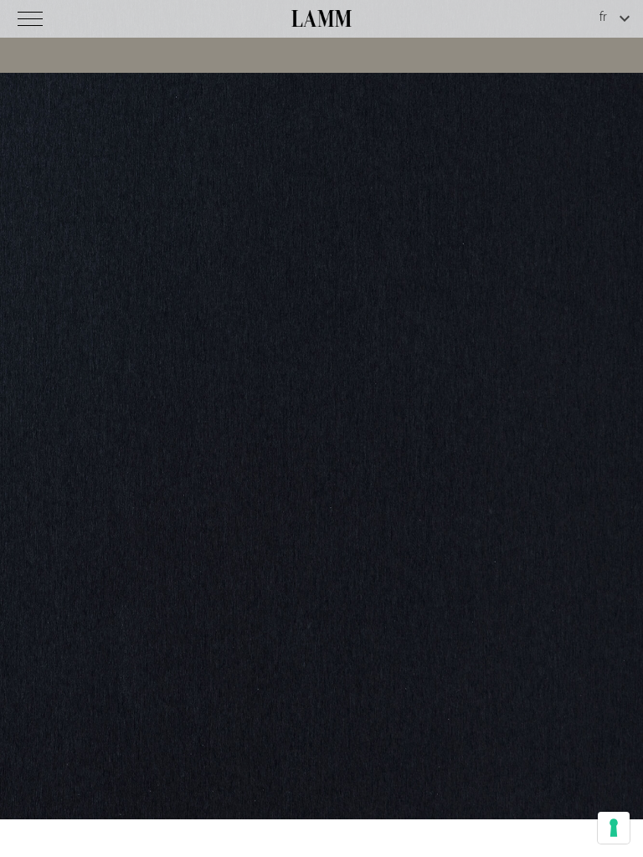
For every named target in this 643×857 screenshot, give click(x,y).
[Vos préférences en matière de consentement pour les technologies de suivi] (614, 828)
